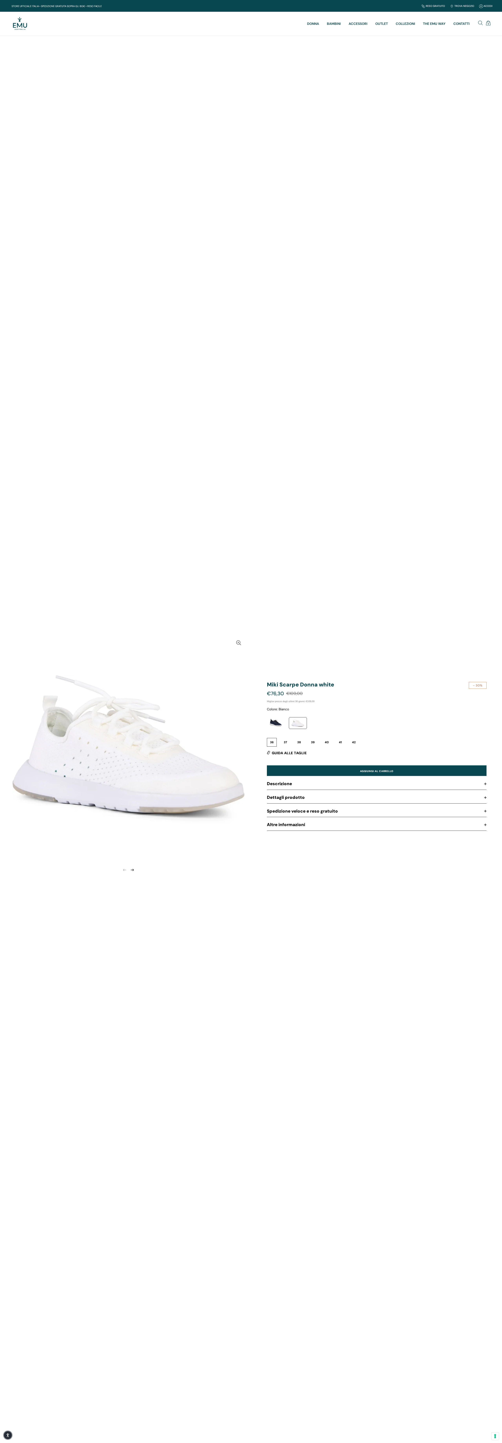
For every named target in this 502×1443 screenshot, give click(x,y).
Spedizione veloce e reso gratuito (302, 811)
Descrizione (279, 784)
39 (313, 742)
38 (299, 742)
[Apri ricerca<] (481, 23)
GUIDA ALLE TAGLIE (289, 753)
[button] (8, 1435)
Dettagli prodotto (286, 797)
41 (340, 742)
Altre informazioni (286, 824)
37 (285, 742)
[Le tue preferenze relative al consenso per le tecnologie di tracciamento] (495, 1436)
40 (327, 742)
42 (354, 742)
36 (272, 742)
